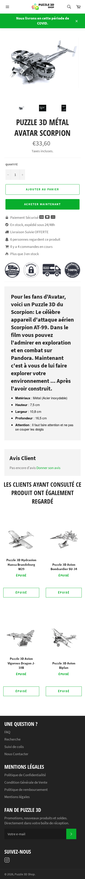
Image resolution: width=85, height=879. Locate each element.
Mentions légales (17, 796)
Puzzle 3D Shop (25, 874)
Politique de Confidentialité (25, 774)
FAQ (7, 732)
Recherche (12, 739)
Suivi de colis (14, 746)
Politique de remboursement (26, 789)
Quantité (11, 164)
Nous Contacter (16, 753)
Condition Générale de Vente (25, 782)
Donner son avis (48, 467)
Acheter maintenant (42, 204)
